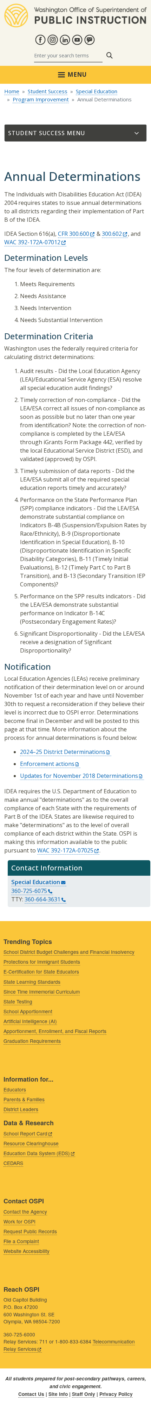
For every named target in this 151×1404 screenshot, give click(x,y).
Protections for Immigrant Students (42, 961)
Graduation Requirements (32, 1040)
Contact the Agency (25, 1211)
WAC (32, 242)
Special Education (96, 91)
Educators (15, 1089)
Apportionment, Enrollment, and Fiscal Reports (55, 1030)
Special (35, 882)
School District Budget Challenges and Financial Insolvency (69, 951)
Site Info (58, 1394)
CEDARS (13, 1162)
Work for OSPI (19, 1221)
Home (11, 91)
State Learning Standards (32, 981)
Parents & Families (24, 1099)
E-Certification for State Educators (41, 971)
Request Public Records (30, 1231)
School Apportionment (28, 1011)
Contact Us (31, 1394)
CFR (73, 234)
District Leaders (21, 1109)
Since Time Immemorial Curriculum (42, 991)
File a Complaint (21, 1241)
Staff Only (83, 1394)
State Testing (18, 1001)
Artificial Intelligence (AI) (30, 1021)
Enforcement (47, 764)
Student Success (47, 91)
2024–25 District (62, 752)
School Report (25, 1133)
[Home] (75, 8)
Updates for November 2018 (79, 776)
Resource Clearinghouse (31, 1143)
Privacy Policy (116, 1394)
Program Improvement (41, 99)
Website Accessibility (27, 1250)
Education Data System (37, 1153)
